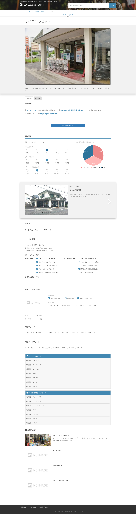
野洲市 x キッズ (32, 382)
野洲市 (42, 11)
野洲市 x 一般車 (32, 386)
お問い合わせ (44, 507)
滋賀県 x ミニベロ (32, 414)
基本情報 (29, 98)
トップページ (30, 11)
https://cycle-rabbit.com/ (49, 114)
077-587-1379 (31, 110)
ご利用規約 (33, 507)
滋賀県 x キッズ (32, 418)
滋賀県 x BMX (31, 410)
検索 (112, 5)
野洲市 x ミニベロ (32, 378)
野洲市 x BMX (31, 373)
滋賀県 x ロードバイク (34, 401)
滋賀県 (37, 11)
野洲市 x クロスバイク (34, 360)
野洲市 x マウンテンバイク (35, 369)
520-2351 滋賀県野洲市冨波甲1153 (72, 110)
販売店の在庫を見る (68, 125)
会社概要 (23, 507)
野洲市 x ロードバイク (34, 365)
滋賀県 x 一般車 (32, 423)
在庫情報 (37, 98)
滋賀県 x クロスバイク (34, 397)
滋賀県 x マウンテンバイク (35, 406)
